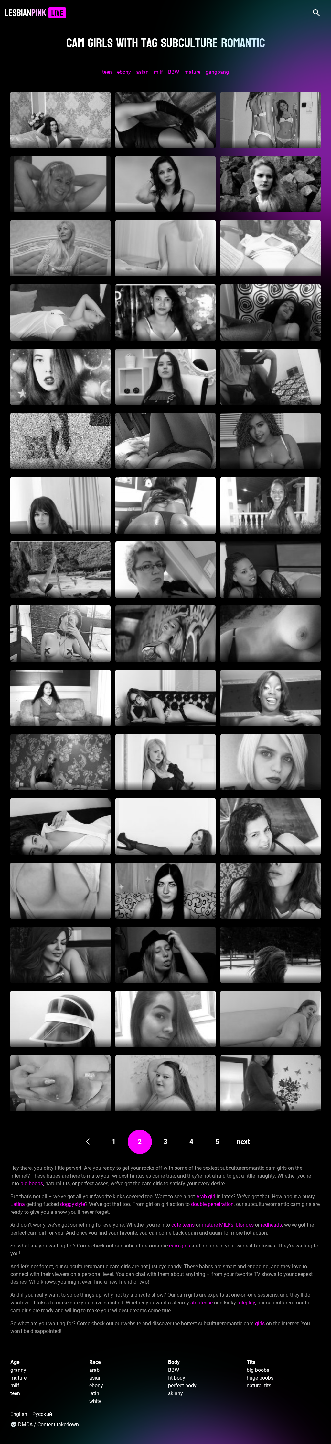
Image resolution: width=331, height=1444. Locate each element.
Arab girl (205, 1196)
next (243, 1141)
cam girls (179, 1246)
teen (107, 72)
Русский (42, 1414)
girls (260, 1323)
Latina (17, 1204)
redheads (271, 1225)
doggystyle (72, 1204)
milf (158, 72)
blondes (245, 1225)
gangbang (217, 72)
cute (176, 1225)
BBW (173, 72)
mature (192, 72)
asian (142, 72)
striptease (201, 1303)
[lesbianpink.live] (35, 12)
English (18, 1414)
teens (188, 1225)
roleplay (246, 1303)
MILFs (226, 1225)
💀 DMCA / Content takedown (44, 1424)
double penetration (212, 1204)
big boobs (31, 1183)
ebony (124, 72)
